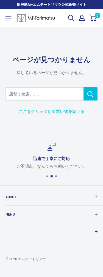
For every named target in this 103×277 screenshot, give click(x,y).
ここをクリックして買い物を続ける (52, 111)
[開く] (71, 18)
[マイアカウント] (82, 18)
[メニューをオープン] (8, 18)
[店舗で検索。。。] (90, 94)
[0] (93, 18)
